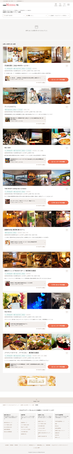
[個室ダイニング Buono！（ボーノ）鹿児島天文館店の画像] (36, 260)
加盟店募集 (48, 445)
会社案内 (7, 445)
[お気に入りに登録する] (66, 65)
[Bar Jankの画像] (36, 137)
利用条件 (16, 445)
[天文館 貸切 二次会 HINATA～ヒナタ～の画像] (36, 55)
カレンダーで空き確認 (59, 79)
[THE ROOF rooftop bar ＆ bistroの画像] (36, 178)
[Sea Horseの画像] (36, 301)
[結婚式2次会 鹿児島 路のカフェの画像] (36, 219)
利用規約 (11, 445)
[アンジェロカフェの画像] (36, 96)
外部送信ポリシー (32, 445)
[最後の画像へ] (68, 54)
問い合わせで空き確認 (59, 202)
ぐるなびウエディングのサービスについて (59, 445)
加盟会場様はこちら (41, 445)
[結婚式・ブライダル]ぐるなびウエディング (11, 404)
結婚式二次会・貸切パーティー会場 (27, 404)
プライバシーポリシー (23, 445)
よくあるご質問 (36, 447)
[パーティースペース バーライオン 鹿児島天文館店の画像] (36, 342)
